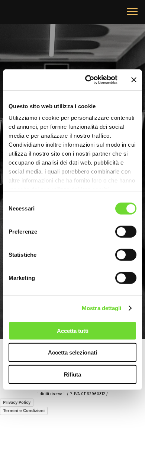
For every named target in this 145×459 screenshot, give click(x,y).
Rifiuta (72, 374)
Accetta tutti (72, 330)
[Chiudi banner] (133, 79)
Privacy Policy (16, 402)
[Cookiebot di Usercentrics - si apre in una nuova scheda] (87, 80)
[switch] (125, 231)
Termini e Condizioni (24, 410)
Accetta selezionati (72, 352)
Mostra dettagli (102, 308)
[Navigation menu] (132, 12)
